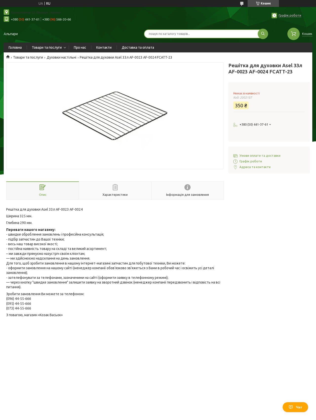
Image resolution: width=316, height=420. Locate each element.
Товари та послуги (47, 47)
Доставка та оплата (138, 47)
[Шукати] (263, 34)
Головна (15, 47)
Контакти (104, 47)
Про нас (80, 47)
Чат (299, 407)
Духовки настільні (61, 57)
